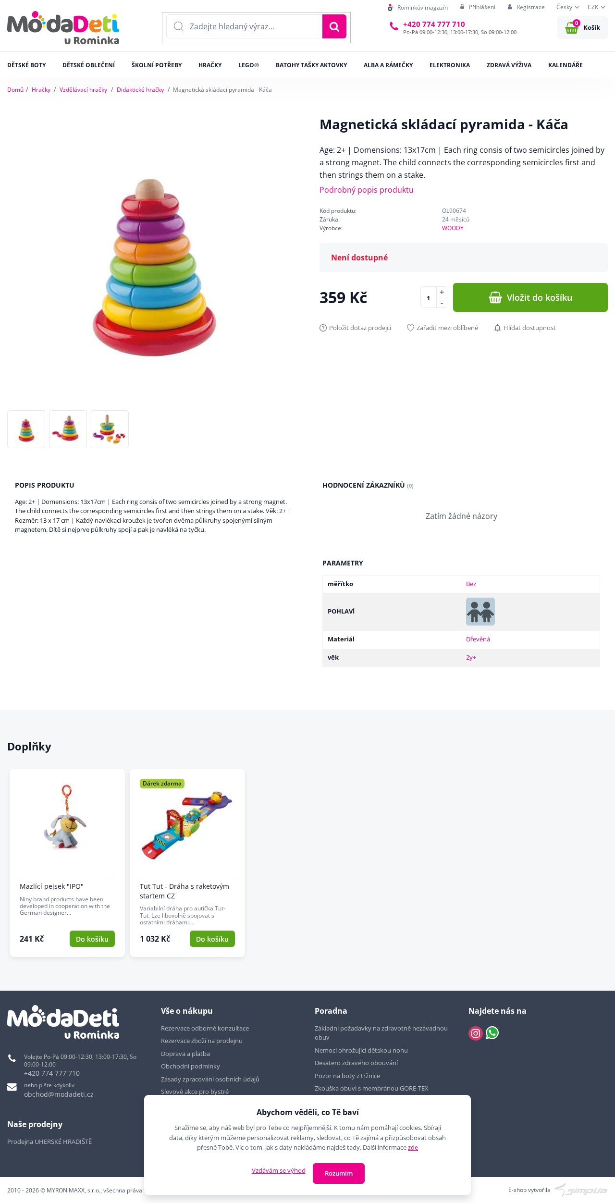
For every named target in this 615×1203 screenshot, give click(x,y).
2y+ (471, 657)
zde (413, 1147)
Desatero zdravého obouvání (356, 1062)
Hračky (41, 90)
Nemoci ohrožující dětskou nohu (361, 1050)
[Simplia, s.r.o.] (581, 1189)
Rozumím (339, 1173)
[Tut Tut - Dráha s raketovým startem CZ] (187, 863)
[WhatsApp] (492, 1033)
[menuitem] (418, 7)
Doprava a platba (185, 1053)
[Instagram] (475, 1033)
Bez (471, 583)
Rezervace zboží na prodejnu (202, 1040)
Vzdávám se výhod (279, 1170)
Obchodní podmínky (190, 1066)
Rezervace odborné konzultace (205, 1028)
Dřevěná (478, 639)
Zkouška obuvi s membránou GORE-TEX (372, 1088)
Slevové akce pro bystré (195, 1091)
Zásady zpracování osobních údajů (210, 1079)
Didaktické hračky (140, 90)
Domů (15, 90)
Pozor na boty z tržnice (347, 1075)
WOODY (453, 228)
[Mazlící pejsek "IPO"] (67, 863)
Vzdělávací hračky (83, 90)
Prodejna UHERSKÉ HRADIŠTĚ (49, 1141)
